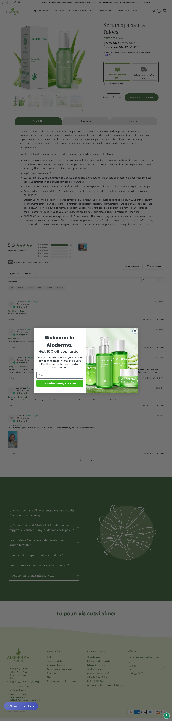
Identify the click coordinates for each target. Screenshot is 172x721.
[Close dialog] (135, 331)
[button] (166, 715)
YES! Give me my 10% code (59, 383)
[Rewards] (21, 706)
